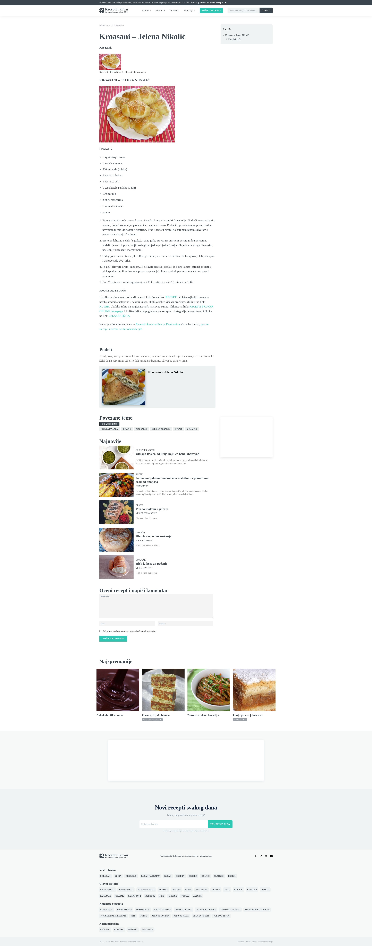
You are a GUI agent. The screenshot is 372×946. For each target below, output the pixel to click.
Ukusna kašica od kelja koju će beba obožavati (168, 454)
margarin (141, 429)
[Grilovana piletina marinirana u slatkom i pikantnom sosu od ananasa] (116, 485)
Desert (139, 505)
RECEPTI (171, 297)
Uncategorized (115, 25)
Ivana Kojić (142, 486)
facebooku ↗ (177, 2)
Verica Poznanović (146, 513)
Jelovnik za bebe (145, 450)
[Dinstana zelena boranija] (208, 690)
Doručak (141, 533)
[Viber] (178, 379)
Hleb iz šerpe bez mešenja (153, 536)
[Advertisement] (246, 437)
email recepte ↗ (218, 2)
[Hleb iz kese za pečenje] (116, 567)
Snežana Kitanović (152, 720)
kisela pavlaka (110, 429)
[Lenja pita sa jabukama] (254, 690)
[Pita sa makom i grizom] (116, 512)
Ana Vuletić (240, 720)
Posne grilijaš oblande (156, 715)
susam (178, 429)
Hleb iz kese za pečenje (151, 563)
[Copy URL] (191, 379)
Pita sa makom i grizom (152, 509)
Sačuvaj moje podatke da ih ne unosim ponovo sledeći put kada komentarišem (129, 631)
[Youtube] (271, 856)
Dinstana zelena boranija (203, 715)
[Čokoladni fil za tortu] (117, 690)
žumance (192, 429)
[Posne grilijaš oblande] (163, 690)
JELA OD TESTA (119, 315)
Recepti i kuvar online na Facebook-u (158, 324)
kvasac (127, 429)
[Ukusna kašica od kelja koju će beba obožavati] (116, 457)
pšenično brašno (161, 429)
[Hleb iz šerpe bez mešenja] (116, 540)
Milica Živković (144, 541)
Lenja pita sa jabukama (248, 715)
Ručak (139, 474)
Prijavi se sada (220, 824)
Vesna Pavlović (144, 568)
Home (102, 25)
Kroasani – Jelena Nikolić (237, 35)
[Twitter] (158, 379)
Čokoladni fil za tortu (110, 715)
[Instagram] (261, 856)
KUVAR (104, 306)
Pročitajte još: (234, 39)
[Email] (184, 379)
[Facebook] (151, 379)
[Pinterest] (164, 379)
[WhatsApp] (171, 379)
